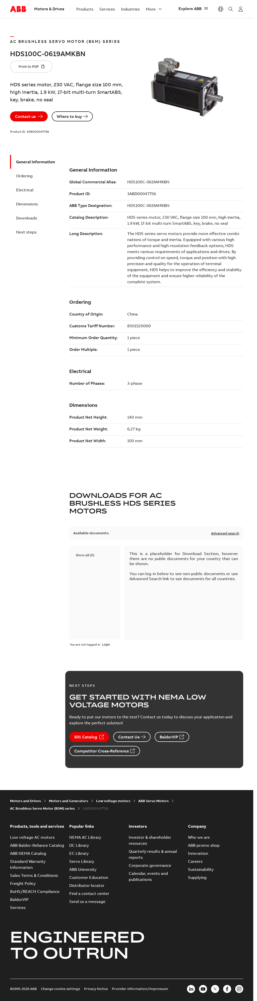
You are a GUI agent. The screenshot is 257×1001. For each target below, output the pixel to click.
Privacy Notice (96, 988)
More (151, 9)
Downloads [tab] (26, 217)
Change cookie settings (60, 988)
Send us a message (87, 901)
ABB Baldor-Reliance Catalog (37, 845)
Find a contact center (89, 893)
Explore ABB (190, 8)
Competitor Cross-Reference (101, 750)
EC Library (79, 853)
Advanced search (225, 533)
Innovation (198, 853)
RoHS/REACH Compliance (34, 891)
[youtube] (203, 989)
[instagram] (239, 989)
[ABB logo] (18, 9)
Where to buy (69, 116)
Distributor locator (86, 885)
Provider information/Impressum (140, 988)
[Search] (230, 9)
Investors (138, 826)
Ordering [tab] (24, 175)
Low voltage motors (113, 801)
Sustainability (201, 869)
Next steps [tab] (26, 232)
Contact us (25, 116)
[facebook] (227, 989)
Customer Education (88, 877)
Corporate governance (150, 865)
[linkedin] (191, 989)
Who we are (199, 837)
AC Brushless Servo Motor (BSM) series (42, 808)
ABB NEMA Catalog (28, 853)
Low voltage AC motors (32, 837)
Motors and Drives (25, 801)
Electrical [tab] (24, 189)
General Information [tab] (35, 161)
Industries (130, 9)
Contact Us (129, 736)
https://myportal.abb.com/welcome (240, 9)
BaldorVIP (169, 736)
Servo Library (81, 861)
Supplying (197, 877)
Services (107, 9)
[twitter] (215, 989)
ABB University (82, 869)
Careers (195, 861)
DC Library (79, 845)
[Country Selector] (220, 9)
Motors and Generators (68, 801)
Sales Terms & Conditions (34, 875)
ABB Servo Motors (153, 801)
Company (197, 826)
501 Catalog (85, 736)
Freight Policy (23, 883)
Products (84, 9)
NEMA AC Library (85, 837)
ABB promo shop (204, 845)
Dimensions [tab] (27, 203)
